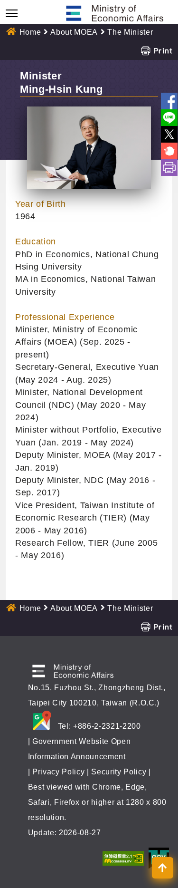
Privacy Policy (58, 772)
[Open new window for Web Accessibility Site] (123, 858)
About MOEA (74, 32)
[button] (162, 867)
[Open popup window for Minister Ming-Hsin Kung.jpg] (89, 148)
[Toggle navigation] (11, 13)
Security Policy (118, 772)
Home (30, 32)
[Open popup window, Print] (156, 50)
